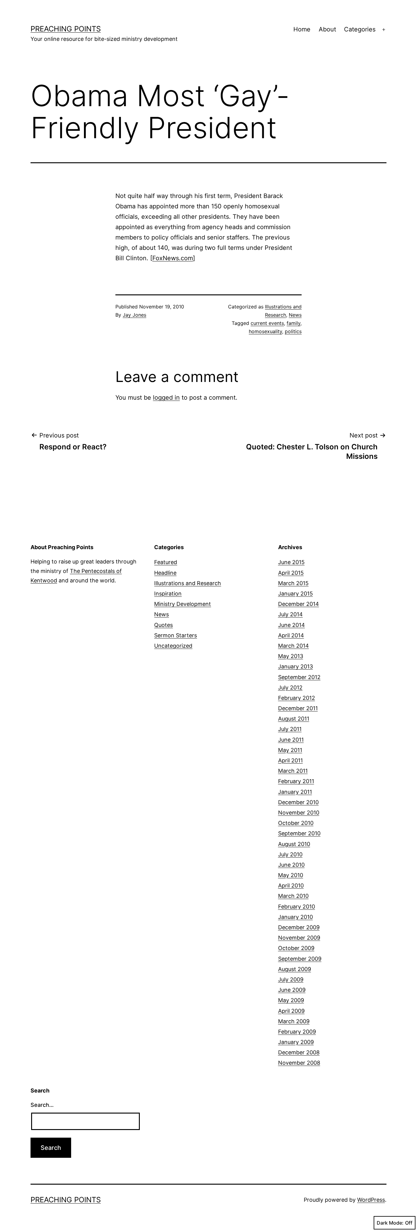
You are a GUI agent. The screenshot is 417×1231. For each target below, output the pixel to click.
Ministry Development (182, 604)
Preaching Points (66, 28)
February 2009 (297, 1031)
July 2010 (290, 854)
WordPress (371, 1200)
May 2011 (290, 750)
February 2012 (296, 698)
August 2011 (293, 718)
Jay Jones (134, 315)
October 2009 (296, 948)
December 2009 (299, 927)
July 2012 (290, 687)
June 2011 (291, 739)
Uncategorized (173, 645)
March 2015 (293, 583)
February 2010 (296, 906)
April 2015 (291, 573)
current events (267, 323)
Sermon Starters (175, 635)
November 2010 (298, 812)
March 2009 (294, 1021)
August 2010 (294, 844)
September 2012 (299, 677)
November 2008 (299, 1063)
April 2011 (290, 760)
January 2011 (295, 792)
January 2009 (296, 1042)
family (293, 323)
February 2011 (296, 781)
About (327, 29)
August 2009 (294, 969)
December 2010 (298, 802)
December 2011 (298, 708)
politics (293, 331)
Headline (165, 573)
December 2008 (299, 1052)
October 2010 (296, 823)
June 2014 (291, 625)
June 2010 (291, 865)
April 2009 (291, 1011)
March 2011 (293, 771)
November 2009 (299, 937)
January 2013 (295, 666)
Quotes (163, 625)
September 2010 (299, 833)
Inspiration (168, 593)
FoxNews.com (172, 258)
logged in (166, 397)
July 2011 (290, 729)
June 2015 (291, 562)
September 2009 (299, 959)
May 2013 (290, 656)
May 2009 (291, 1000)
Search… (42, 1105)
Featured (165, 562)
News (295, 315)
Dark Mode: (390, 1223)
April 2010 (291, 885)
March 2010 (293, 896)
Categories (359, 29)
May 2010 (290, 875)
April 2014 (291, 635)
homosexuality (265, 331)
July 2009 (290, 979)
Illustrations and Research (187, 583)
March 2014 (293, 645)
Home (301, 29)
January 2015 (295, 593)
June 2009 (292, 990)
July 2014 (290, 614)
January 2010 (295, 917)
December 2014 (298, 604)
